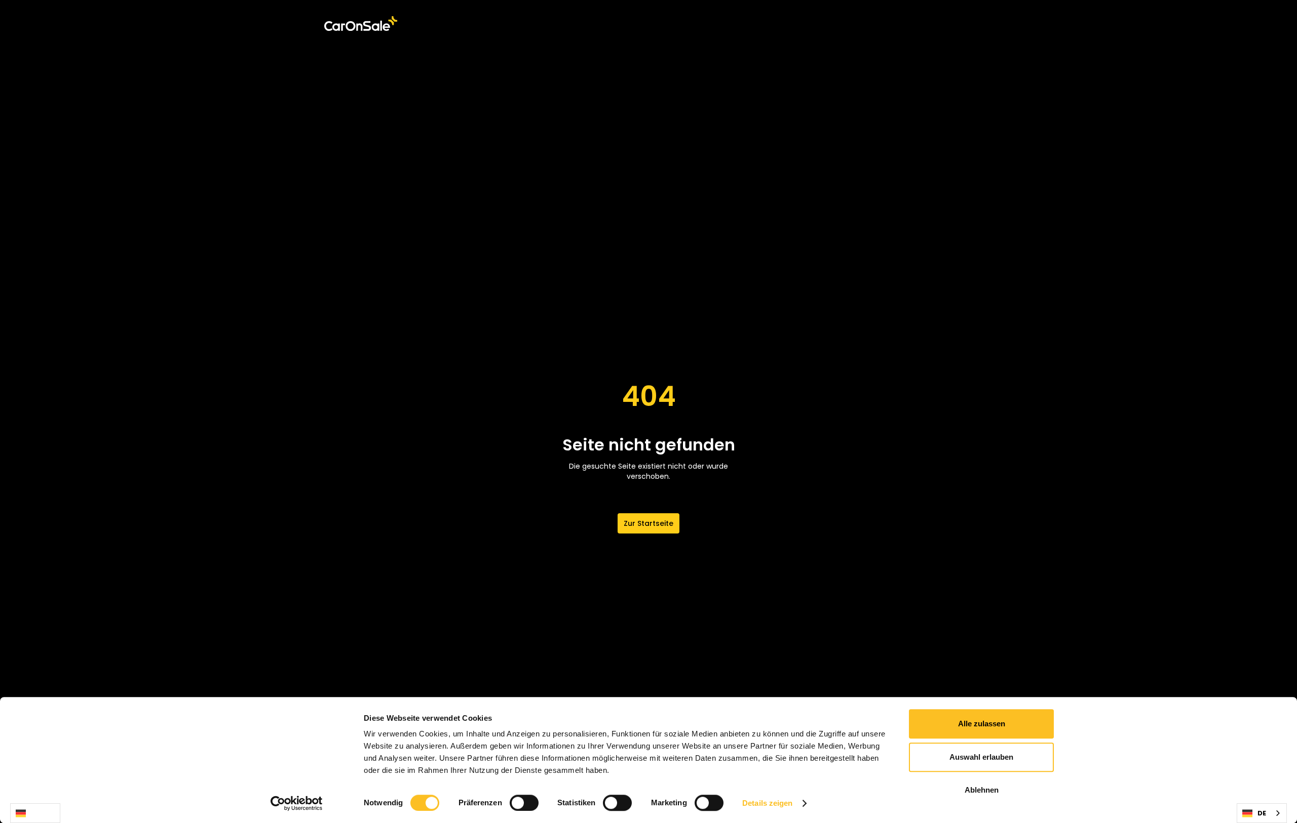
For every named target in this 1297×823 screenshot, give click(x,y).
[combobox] (35, 813)
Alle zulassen (981, 723)
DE (35, 813)
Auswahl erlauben (981, 757)
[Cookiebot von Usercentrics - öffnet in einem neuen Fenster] (296, 803)
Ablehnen (982, 790)
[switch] (524, 803)
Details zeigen (767, 803)
